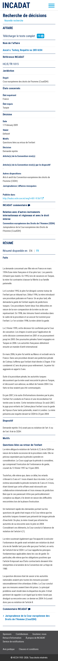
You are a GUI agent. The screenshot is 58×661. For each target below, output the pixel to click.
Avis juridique (9, 649)
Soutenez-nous (39, 634)
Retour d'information (12, 637)
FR (39, 36)
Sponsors (7, 634)
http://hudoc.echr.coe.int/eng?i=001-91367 (22, 198)
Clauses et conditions (29, 649)
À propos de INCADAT (35, 637)
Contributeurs (22, 634)
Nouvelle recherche (13, 20)
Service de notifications (13, 641)
